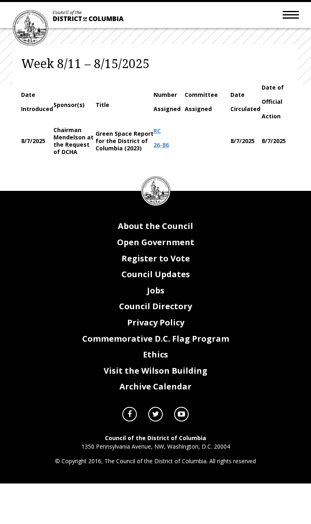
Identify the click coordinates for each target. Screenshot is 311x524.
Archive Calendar (155, 386)
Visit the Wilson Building (155, 370)
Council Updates (155, 274)
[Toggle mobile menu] (291, 14)
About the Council (155, 225)
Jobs (155, 290)
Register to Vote (155, 258)
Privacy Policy (155, 322)
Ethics (155, 354)
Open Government (155, 242)
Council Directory (155, 306)
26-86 (161, 145)
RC (157, 131)
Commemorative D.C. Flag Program (155, 338)
